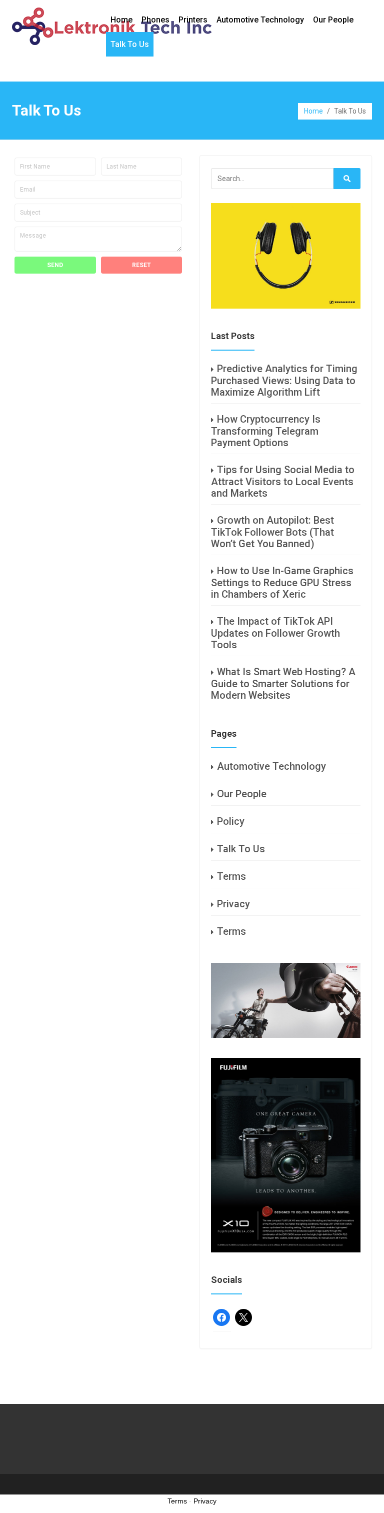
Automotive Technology (260, 20)
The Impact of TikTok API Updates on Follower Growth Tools (275, 633)
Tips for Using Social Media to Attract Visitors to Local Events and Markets (282, 481)
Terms (231, 876)
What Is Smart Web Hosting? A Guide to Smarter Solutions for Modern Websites (283, 683)
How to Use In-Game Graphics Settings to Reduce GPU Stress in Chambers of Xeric (282, 582)
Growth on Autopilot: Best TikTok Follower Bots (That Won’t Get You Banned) (272, 532)
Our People (333, 20)
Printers (193, 20)
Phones (156, 20)
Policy (230, 821)
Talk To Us (129, 44)
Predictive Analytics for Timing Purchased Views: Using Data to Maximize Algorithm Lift (284, 380)
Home (121, 20)
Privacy (233, 904)
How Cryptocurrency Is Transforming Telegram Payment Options (265, 431)
